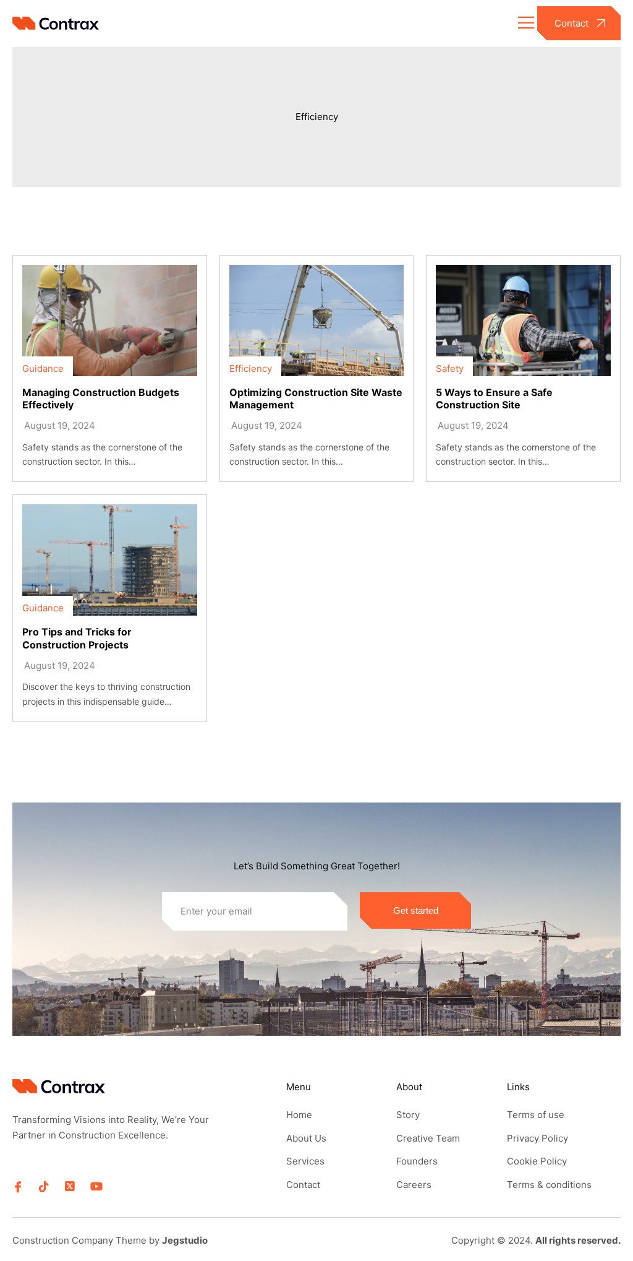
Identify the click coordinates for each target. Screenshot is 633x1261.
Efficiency (316, 117)
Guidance (43, 368)
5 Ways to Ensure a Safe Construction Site (494, 398)
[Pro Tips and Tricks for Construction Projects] (109, 560)
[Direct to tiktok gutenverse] (43, 1186)
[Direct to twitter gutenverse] (69, 1186)
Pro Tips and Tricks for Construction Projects (77, 638)
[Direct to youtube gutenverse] (95, 1186)
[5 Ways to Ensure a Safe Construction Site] (523, 320)
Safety (450, 368)
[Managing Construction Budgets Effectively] (109, 320)
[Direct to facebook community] (17, 1186)
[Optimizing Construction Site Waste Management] (316, 320)
